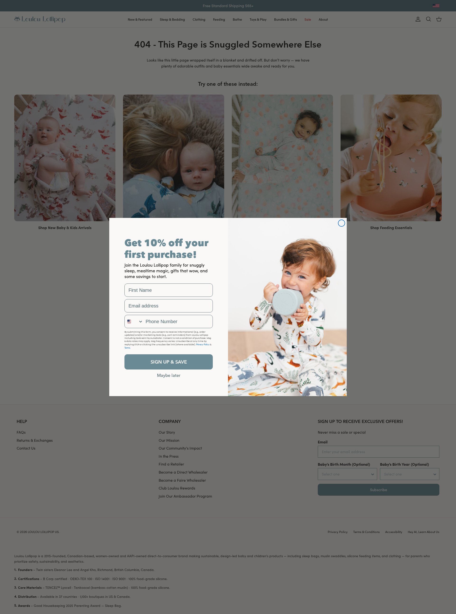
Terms (127, 347)
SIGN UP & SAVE (169, 362)
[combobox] (134, 321)
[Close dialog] (341, 223)
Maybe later (168, 375)
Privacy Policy (202, 344)
